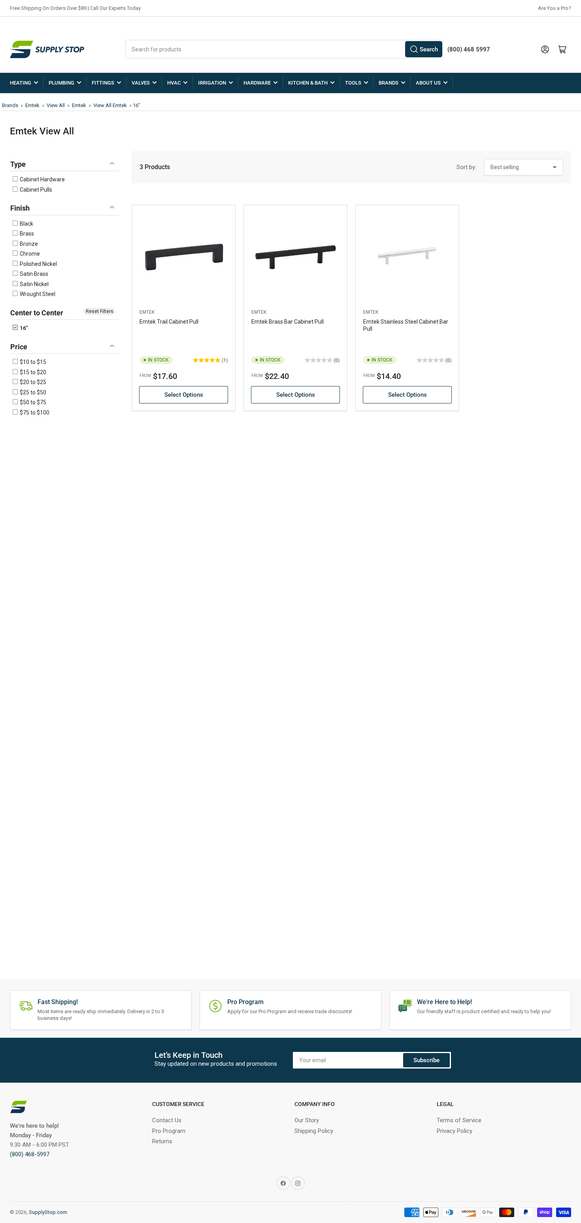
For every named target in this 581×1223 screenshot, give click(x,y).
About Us (428, 83)
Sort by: (466, 167)
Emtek (32, 105)
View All (56, 105)
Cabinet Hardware (42, 179)
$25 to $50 (32, 392)
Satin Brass (33, 274)
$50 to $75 (32, 402)
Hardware (257, 83)
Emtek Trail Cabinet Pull (169, 321)
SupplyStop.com (48, 1212)
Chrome (29, 254)
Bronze (28, 244)
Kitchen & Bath (308, 83)
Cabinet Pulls (35, 190)
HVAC (174, 83)
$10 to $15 (32, 362)
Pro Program (168, 1130)
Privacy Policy (454, 1130)
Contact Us (166, 1120)
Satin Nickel (34, 284)
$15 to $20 (32, 372)
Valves (141, 83)
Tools (353, 83)
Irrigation (212, 83)
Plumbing (61, 83)
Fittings (103, 83)
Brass (26, 233)
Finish (20, 208)
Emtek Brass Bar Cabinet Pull (287, 321)
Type (18, 164)
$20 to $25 (32, 382)
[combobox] (284, 49)
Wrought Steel (37, 294)
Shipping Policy (313, 1130)
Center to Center (36, 313)
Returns (162, 1141)
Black (26, 223)
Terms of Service (459, 1120)
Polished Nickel (38, 264)
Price (18, 347)
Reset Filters (99, 311)
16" (136, 105)
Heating (20, 83)
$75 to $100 (34, 412)
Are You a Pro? (554, 8)
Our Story (306, 1120)
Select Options (183, 394)
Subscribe (426, 1060)
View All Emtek (110, 105)
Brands (388, 83)
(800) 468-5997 (29, 1154)
